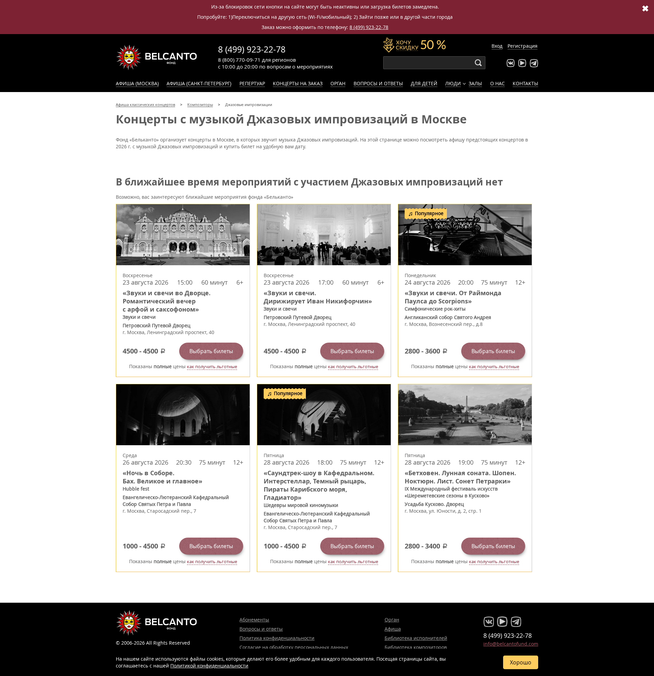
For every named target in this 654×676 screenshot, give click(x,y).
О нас (497, 83)
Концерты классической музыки (157, 57)
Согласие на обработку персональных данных (293, 647)
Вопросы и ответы (378, 83)
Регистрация (523, 46)
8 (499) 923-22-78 (368, 27)
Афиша (393, 629)
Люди (453, 83)
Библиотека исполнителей (416, 638)
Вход (497, 46)
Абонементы (254, 619)
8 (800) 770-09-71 (239, 59)
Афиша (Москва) (137, 83)
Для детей (424, 83)
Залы (475, 83)
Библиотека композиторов (416, 647)
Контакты (525, 83)
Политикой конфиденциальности (209, 665)
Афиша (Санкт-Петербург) (199, 83)
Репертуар (252, 83)
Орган (337, 83)
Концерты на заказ (298, 83)
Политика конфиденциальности (276, 638)
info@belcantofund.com (510, 644)
